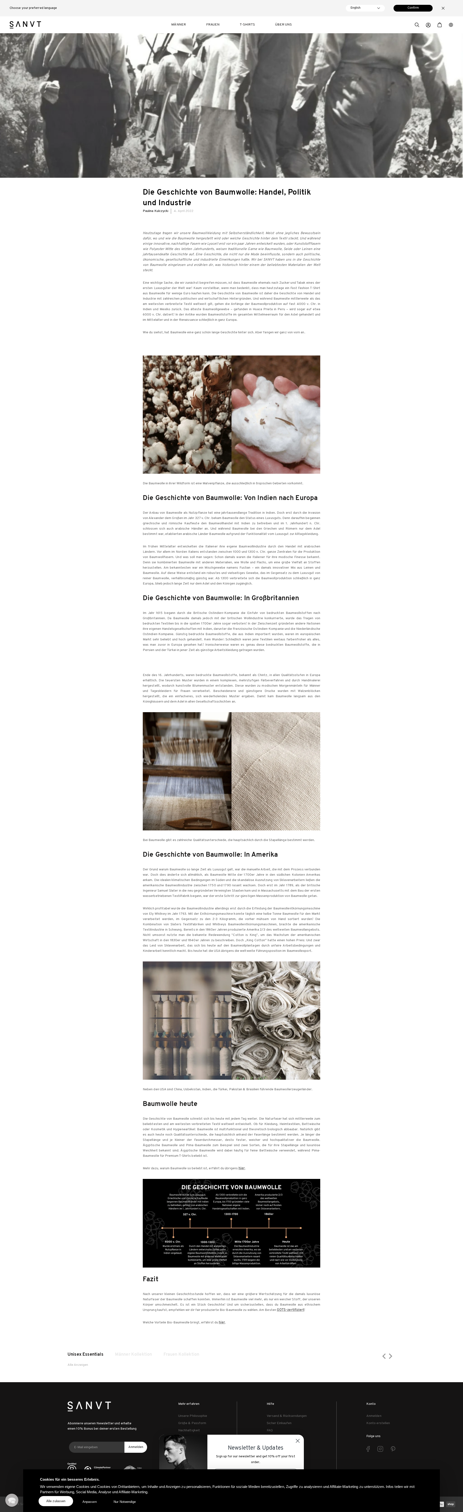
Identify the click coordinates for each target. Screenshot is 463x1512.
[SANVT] (25, 24)
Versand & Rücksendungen (287, 1416)
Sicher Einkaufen (279, 1423)
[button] (417, 25)
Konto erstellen (378, 1423)
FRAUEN (212, 25)
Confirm (413, 8)
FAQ (270, 1430)
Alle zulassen (55, 1501)
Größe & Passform (192, 1423)
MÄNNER (178, 25)
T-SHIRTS (247, 25)
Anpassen (89, 1502)
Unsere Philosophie (192, 1416)
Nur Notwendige (125, 1502)
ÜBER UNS (283, 25)
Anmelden (135, 1447)
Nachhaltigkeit (189, 1430)
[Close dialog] (297, 1441)
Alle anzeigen (78, 1365)
